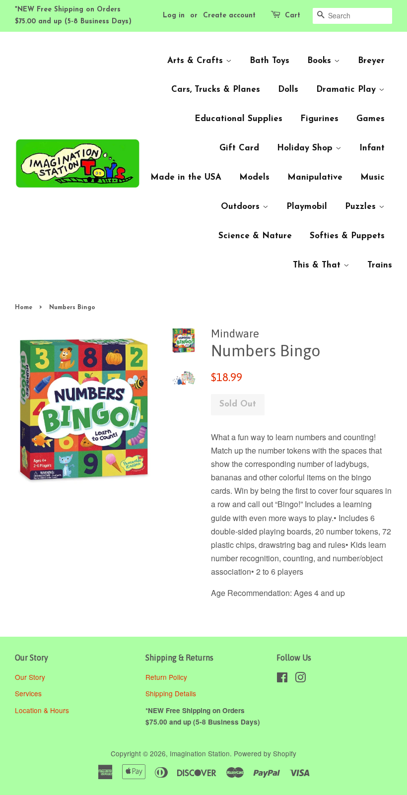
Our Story (30, 677)
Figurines (319, 119)
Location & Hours (42, 710)
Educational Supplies (238, 119)
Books (320, 61)
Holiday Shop (306, 148)
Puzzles (362, 206)
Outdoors (242, 206)
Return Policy (167, 677)
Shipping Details (171, 693)
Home (23, 308)
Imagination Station (200, 753)
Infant (372, 148)
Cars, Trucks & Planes (215, 89)
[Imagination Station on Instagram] (300, 679)
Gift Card (239, 148)
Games (370, 119)
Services (28, 693)
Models (254, 177)
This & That (318, 265)
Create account (229, 15)
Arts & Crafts (196, 61)
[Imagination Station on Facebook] (282, 679)
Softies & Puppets (347, 236)
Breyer (371, 61)
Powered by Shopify (265, 753)
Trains (379, 265)
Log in (174, 15)
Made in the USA (185, 177)
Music (372, 177)
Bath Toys (269, 61)
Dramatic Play (347, 89)
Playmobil (306, 206)
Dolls (288, 89)
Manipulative (314, 177)
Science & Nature (255, 236)
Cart (292, 15)
